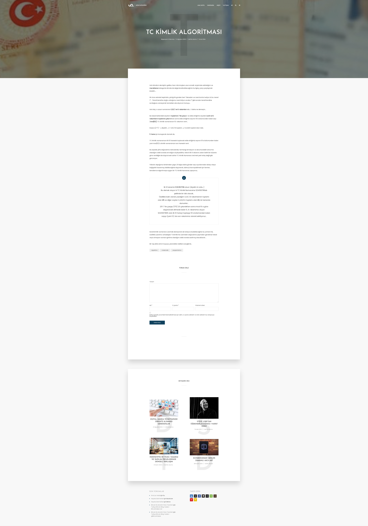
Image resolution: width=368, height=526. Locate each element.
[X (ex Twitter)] (195, 496)
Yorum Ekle (202, 39)
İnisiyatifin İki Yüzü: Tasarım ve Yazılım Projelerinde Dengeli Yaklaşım (164, 459)
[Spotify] (211, 496)
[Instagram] (207, 496)
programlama (177, 250)
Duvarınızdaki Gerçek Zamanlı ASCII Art (204, 459)
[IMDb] (195, 499)
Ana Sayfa (201, 5)
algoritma (154, 250)
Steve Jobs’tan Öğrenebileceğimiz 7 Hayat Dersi (204, 424)
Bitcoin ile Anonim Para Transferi (162, 505)
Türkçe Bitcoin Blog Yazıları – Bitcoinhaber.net (160, 508)
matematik (165, 250)
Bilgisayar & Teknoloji (167, 39)
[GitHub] (203, 496)
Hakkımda (210, 5)
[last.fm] (191, 499)
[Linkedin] (191, 496)
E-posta (175, 305)
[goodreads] (215, 496)
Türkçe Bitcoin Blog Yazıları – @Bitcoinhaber (160, 515)
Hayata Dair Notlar (157, 499)
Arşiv (218, 5)
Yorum (152, 281)
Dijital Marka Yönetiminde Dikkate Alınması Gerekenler (164, 421)
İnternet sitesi (200, 305)
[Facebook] (199, 496)
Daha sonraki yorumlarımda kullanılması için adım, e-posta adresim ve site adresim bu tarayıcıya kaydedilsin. (182, 315)
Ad (151, 305)
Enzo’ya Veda (155, 495)
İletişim (226, 5)
